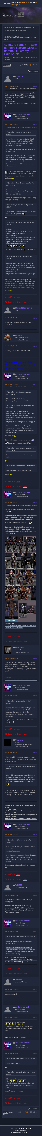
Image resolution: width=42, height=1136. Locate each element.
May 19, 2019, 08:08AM (11, 696)
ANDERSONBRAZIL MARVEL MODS (15, 1037)
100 (25, 65)
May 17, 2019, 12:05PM (11, 86)
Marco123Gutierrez (23, 308)
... (21, 65)
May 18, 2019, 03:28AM (11, 346)
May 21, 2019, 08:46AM (11, 1017)
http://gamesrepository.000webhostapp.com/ (20, 423)
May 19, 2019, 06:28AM (11, 658)
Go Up (6, 1112)
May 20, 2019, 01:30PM (11, 989)
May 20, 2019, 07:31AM (11, 931)
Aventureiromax (22, 114)
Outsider (19, 740)
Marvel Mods (10, 15)
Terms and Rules (19, 1128)
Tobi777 (18, 885)
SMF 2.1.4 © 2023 (16, 1133)
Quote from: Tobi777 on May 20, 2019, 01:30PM (21, 1058)
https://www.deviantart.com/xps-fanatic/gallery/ (20, 431)
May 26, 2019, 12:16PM (11, 1053)
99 (23, 65)
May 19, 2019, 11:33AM (11, 752)
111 (6, 68)
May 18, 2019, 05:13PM (11, 502)
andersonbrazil (22, 1007)
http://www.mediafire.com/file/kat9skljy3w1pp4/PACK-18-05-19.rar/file (20, 626)
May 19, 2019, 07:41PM (11, 895)
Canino (18, 335)
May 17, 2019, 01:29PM (11, 124)
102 (33, 65)
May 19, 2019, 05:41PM (11, 834)
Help (12, 1128)
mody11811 (20, 76)
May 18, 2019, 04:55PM (11, 384)
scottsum (19, 647)
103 (36, 65)
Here (18, 297)
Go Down (7, 65)
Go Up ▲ (28, 1128)
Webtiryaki (24, 1130)
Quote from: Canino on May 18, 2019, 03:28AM (21, 466)
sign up (17, 5)
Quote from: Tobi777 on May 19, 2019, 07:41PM (21, 936)
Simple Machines (26, 1133)
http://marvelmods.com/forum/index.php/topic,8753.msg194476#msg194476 (21, 961)
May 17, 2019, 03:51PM (11, 318)
